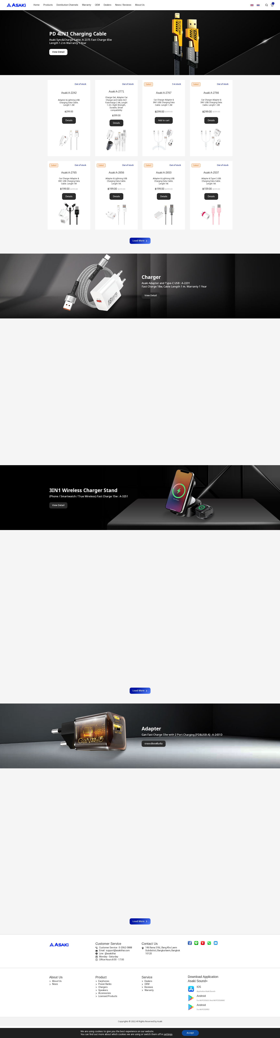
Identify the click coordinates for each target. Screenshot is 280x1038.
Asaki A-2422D (116, 784)
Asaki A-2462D (163, 784)
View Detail (58, 52)
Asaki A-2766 (211, 92)
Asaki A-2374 (69, 625)
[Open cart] (272, 5)
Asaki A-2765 (69, 172)
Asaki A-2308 (211, 625)
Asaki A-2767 (163, 92)
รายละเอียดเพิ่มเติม (154, 743)
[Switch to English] (252, 5)
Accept (190, 1033)
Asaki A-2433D (69, 855)
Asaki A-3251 (69, 335)
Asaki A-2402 (163, 855)
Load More (138, 240)
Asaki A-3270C (116, 335)
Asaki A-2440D (211, 784)
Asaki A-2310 (163, 625)
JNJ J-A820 (116, 855)
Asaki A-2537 (211, 172)
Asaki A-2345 (116, 546)
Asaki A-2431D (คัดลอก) (69, 784)
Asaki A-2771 (116, 91)
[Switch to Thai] (258, 5)
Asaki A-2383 (163, 546)
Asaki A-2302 (69, 547)
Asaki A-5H (211, 855)
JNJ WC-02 (211, 335)
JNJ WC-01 (69, 406)
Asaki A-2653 (163, 172)
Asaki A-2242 (69, 92)
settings (168, 1034)
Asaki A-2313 (116, 625)
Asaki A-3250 (163, 335)
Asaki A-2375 (211, 548)
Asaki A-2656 (116, 172)
